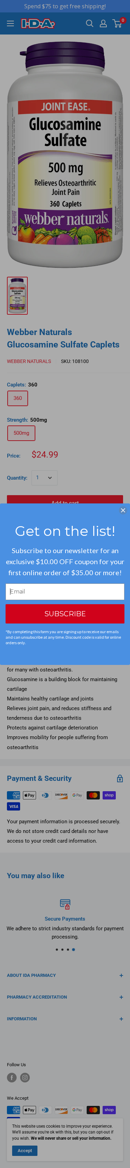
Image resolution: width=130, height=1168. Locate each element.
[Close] (123, 510)
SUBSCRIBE (65, 614)
